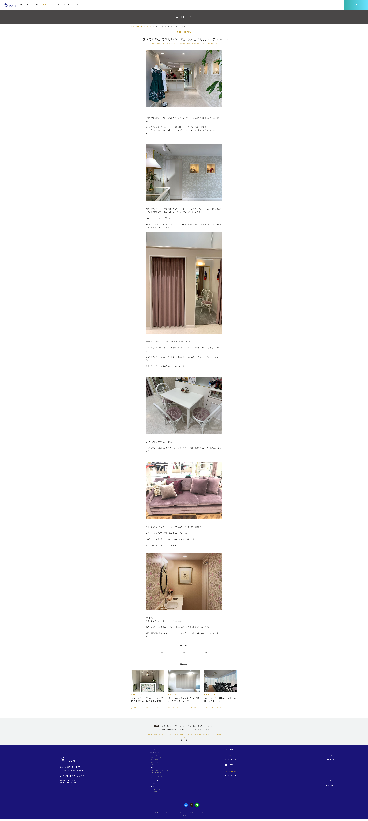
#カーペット (209, 43)
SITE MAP (153, 791)
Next (206, 652)
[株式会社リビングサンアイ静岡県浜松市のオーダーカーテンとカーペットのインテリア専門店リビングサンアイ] (9, 4)
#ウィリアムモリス (168, 734)
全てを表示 (184, 740)
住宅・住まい (167, 726)
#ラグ (216, 43)
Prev (162, 652)
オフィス (209, 726)
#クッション (171, 43)
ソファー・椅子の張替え (167, 729)
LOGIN (184, 815)
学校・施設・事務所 (195, 726)
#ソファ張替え (180, 43)
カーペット (184, 729)
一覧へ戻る (184, 652)
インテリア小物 (197, 729)
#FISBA (218, 734)
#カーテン (150, 734)
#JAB (202, 43)
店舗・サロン (184, 32)
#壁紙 (188, 43)
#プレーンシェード (197, 734)
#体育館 (212, 734)
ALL (156, 726)
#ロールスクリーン (185, 734)
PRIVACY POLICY (156, 789)
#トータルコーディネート (158, 43)
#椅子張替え (195, 43)
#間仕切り (206, 734)
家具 (207, 729)
